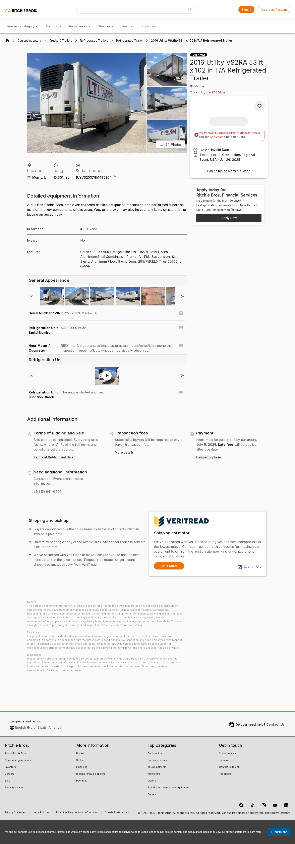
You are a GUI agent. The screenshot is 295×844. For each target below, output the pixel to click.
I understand (279, 832)
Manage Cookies (202, 831)
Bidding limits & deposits (91, 774)
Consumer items (157, 760)
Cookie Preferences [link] (117, 812)
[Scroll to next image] (182, 296)
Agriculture (154, 774)
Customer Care (234, 136)
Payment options (209, 457)
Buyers (80, 753)
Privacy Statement (15, 813)
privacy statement (236, 831)
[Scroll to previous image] (31, 296)
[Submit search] (190, 9)
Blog (7, 781)
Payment (81, 781)
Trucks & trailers (157, 767)
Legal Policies (41, 813)
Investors (10, 767)
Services (104, 26)
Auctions (52, 26)
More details (124, 452)
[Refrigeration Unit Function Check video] (181, 392)
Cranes (152, 794)
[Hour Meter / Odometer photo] (181, 346)
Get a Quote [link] (169, 565)
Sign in (246, 9)
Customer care (227, 753)
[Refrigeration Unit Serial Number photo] (181, 328)
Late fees (226, 444)
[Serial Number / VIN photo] (181, 313)
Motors (152, 781)
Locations (149, 26)
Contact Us (275, 724)
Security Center (14, 788)
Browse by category (20, 26)
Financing (128, 26)
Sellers (80, 760)
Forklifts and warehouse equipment (168, 788)
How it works (78, 26)
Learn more (252, 566)
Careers (9, 774)
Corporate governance (18, 760)
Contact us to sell (229, 767)
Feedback (225, 774)
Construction (155, 753)
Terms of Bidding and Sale (53, 457)
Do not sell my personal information (77, 813)
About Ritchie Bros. (16, 753)
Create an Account (274, 9)
